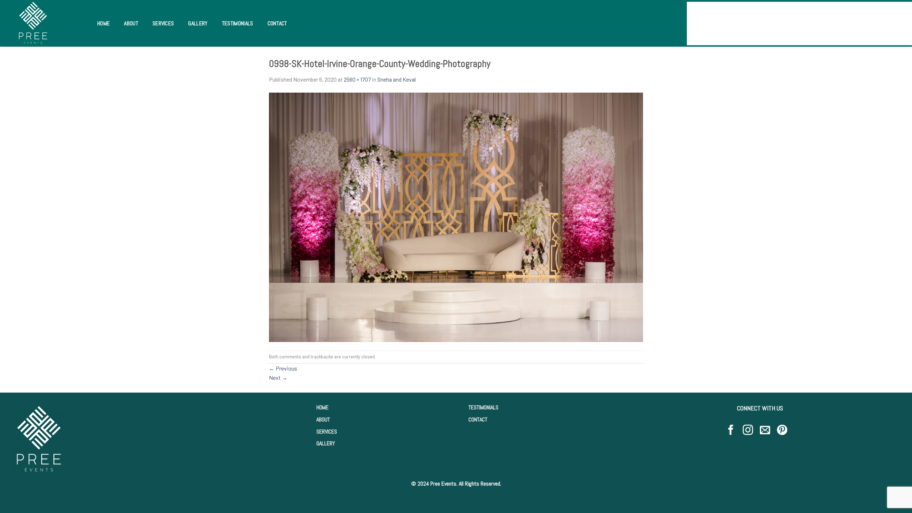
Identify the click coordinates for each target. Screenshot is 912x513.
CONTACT (477, 419)
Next (278, 377)
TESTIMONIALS (483, 407)
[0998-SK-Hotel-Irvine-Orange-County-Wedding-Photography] (456, 216)
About (131, 23)
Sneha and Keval (396, 79)
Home (103, 23)
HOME (322, 407)
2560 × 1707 (357, 79)
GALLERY (325, 443)
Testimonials (237, 23)
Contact (277, 23)
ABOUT (323, 419)
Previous (283, 368)
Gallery (197, 23)
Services (163, 23)
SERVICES (326, 431)
